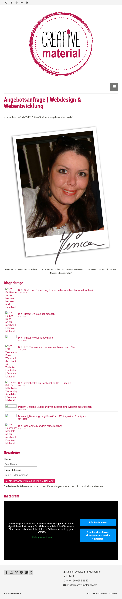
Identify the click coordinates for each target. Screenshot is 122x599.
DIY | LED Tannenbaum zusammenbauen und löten (46, 347)
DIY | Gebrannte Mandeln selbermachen (40, 425)
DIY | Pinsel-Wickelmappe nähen (36, 337)
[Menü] (114, 87)
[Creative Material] (61, 44)
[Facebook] (6, 572)
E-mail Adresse (12, 470)
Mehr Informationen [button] (42, 537)
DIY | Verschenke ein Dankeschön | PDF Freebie (44, 383)
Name (7, 459)
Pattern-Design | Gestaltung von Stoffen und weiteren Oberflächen (55, 406)
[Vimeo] (16, 572)
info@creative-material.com (81, 585)
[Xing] (31, 572)
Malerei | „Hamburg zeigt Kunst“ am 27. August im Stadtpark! (52, 416)
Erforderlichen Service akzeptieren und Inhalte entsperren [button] (98, 535)
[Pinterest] (21, 572)
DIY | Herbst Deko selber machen (36, 313)
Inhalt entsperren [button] (98, 522)
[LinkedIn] (26, 572)
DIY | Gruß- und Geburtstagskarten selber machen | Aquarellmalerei (55, 290)
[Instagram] (11, 572)
